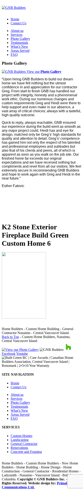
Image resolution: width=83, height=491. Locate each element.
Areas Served (20, 50)
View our (43, 71)
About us (17, 31)
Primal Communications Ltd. (34, 485)
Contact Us (18, 23)
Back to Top (10, 337)
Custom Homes (21, 436)
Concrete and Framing (26, 452)
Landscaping (20, 440)
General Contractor (24, 444)
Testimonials (19, 42)
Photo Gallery (20, 39)
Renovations (19, 448)
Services (16, 35)
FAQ (14, 54)
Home (15, 19)
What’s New (19, 46)
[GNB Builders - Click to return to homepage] (14, 8)
